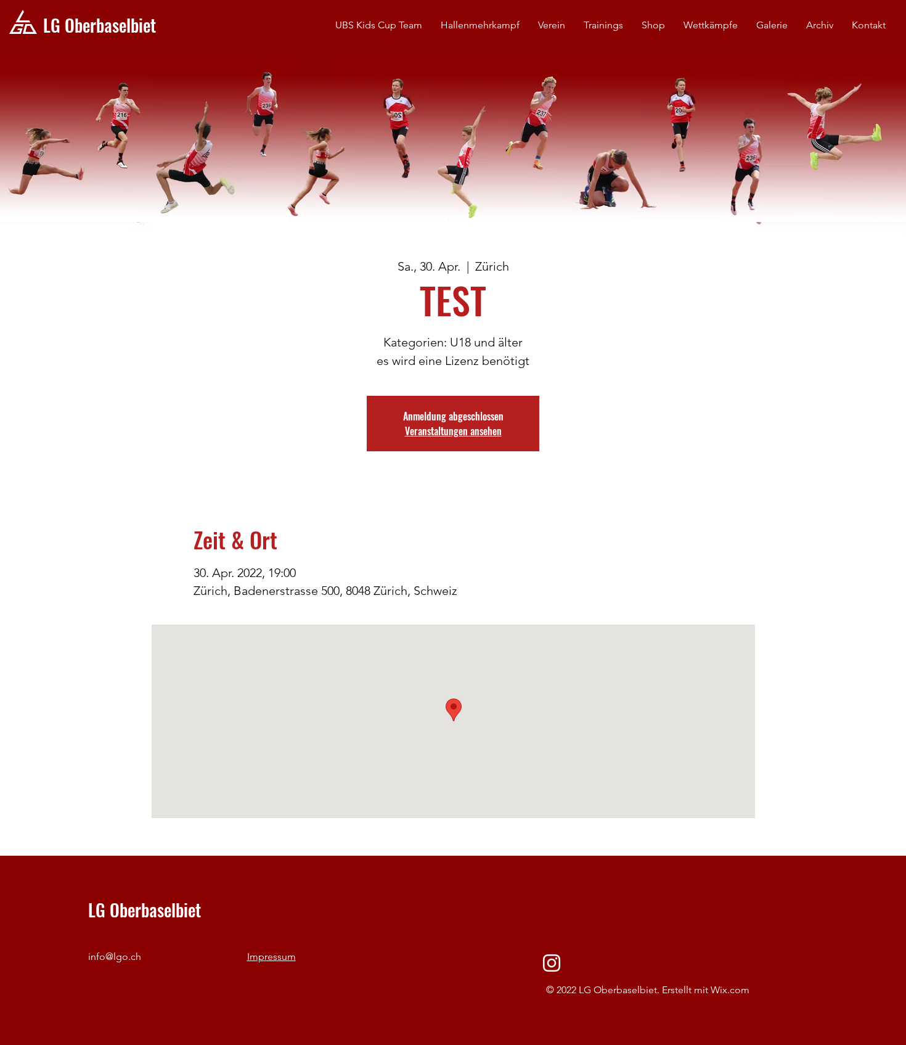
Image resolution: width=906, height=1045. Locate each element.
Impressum (271, 956)
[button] (551, 25)
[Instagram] (551, 963)
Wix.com (730, 990)
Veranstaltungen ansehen (453, 431)
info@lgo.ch (114, 956)
